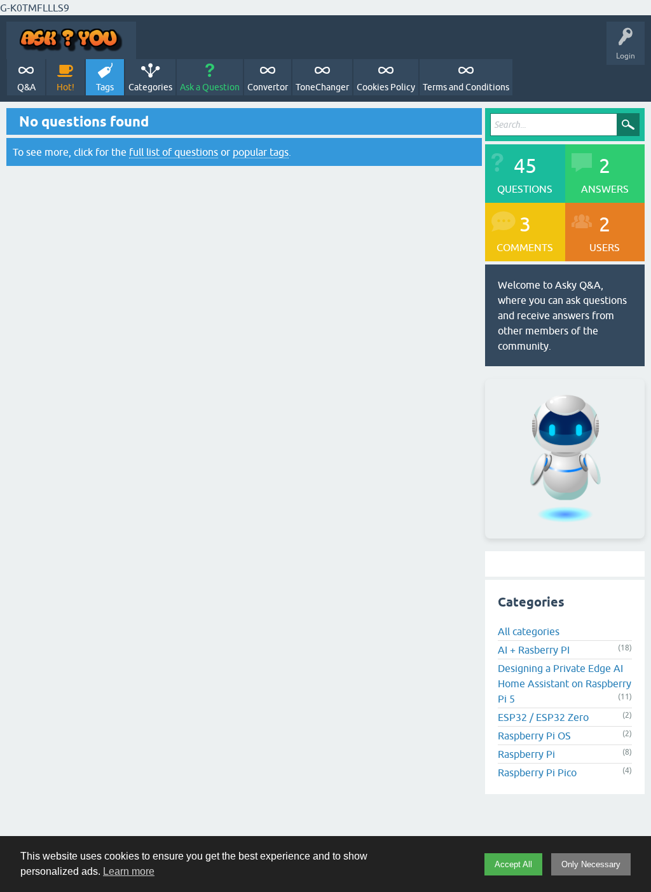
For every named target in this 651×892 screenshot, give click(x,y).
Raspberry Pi (526, 754)
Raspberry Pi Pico (537, 772)
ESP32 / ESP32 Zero (543, 717)
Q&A (26, 87)
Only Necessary (590, 864)
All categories (528, 631)
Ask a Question (210, 87)
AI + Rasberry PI (534, 649)
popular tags (261, 152)
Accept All (513, 864)
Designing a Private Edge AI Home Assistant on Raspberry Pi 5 (564, 683)
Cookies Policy (386, 87)
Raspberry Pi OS (534, 735)
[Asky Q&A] (71, 40)
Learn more (128, 871)
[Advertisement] (325, 831)
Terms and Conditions (466, 87)
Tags (105, 87)
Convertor (267, 87)
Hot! (65, 87)
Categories (150, 87)
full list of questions (173, 152)
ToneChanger (322, 87)
